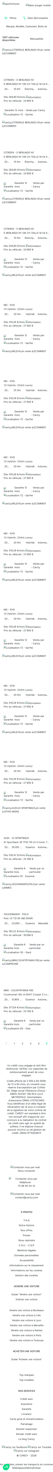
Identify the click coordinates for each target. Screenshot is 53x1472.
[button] (6, 1467)
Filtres (13, 17)
